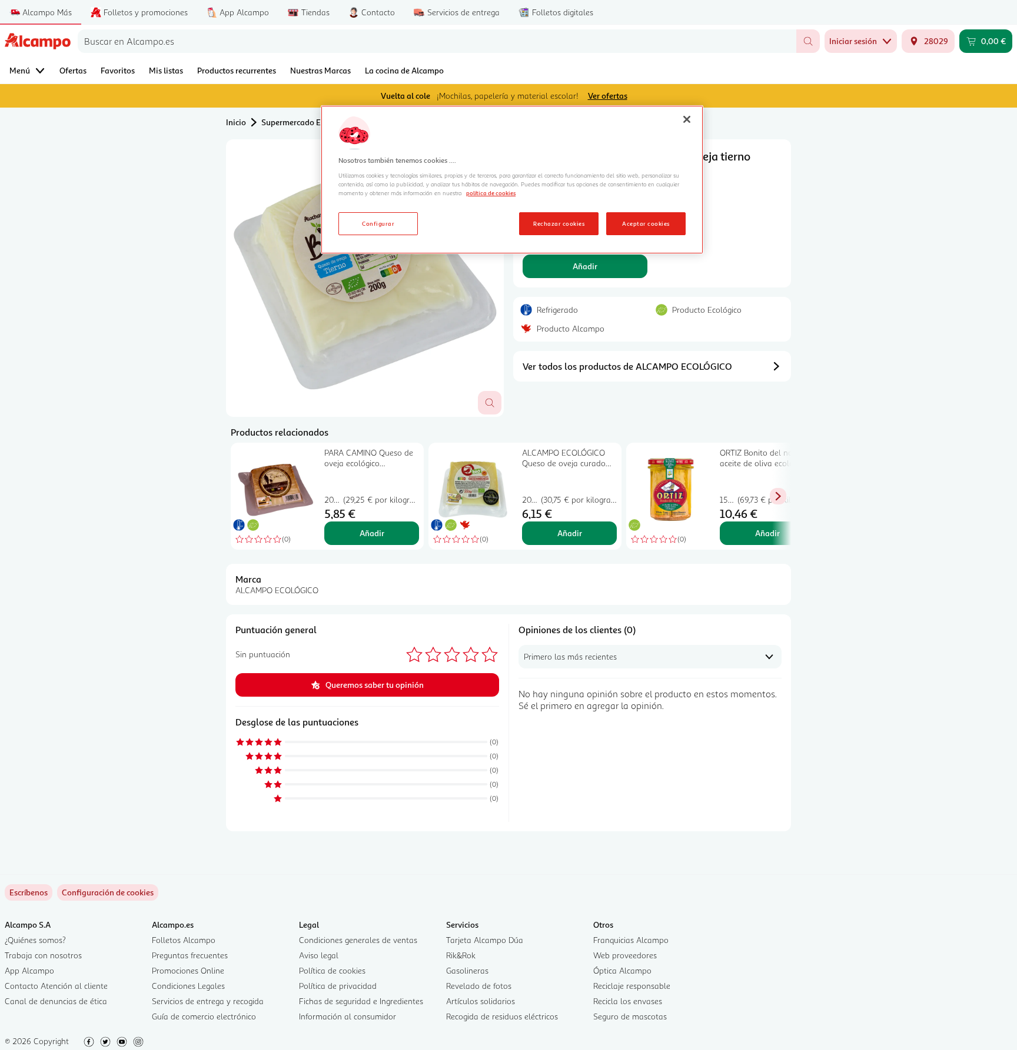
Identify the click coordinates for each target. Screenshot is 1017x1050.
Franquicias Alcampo (631, 940)
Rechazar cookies (558, 223)
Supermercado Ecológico (306, 122)
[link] (107, 892)
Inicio (236, 122)
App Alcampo (29, 970)
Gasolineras (467, 970)
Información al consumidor (347, 1016)
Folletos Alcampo (183, 940)
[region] (512, 180)
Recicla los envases (627, 1001)
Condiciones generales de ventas (358, 940)
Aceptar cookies (645, 223)
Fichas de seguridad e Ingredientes (361, 1001)
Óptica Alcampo (622, 970)
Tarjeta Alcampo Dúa (484, 940)
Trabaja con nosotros (43, 955)
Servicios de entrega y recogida (208, 1001)
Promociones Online (188, 970)
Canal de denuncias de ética (56, 1001)
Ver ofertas (607, 96)
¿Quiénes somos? (35, 940)
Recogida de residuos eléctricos (502, 1016)
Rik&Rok (461, 955)
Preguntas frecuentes (190, 955)
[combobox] (437, 41)
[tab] (365, 278)
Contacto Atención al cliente (56, 986)
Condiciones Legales (188, 986)
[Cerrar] (687, 119)
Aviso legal (318, 955)
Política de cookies (332, 970)
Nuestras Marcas (320, 70)
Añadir (585, 266)
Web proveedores (625, 955)
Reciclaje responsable (631, 986)
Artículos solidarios (480, 1001)
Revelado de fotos (478, 986)
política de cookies (491, 192)
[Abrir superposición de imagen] (489, 402)
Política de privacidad (338, 986)
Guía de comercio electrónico (204, 1016)
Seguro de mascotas (630, 1016)
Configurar (378, 223)
